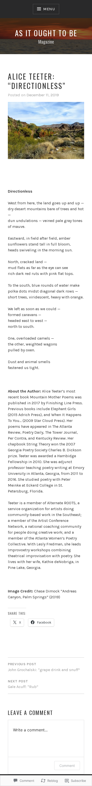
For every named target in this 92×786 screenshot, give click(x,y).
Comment (67, 765)
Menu (49, 9)
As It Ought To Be (46, 32)
